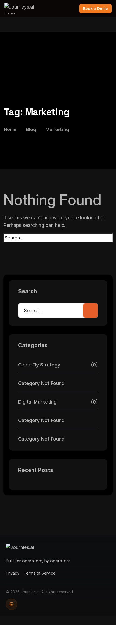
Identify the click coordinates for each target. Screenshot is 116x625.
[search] (6, 246)
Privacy (12, 573)
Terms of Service (40, 573)
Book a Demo (95, 8)
